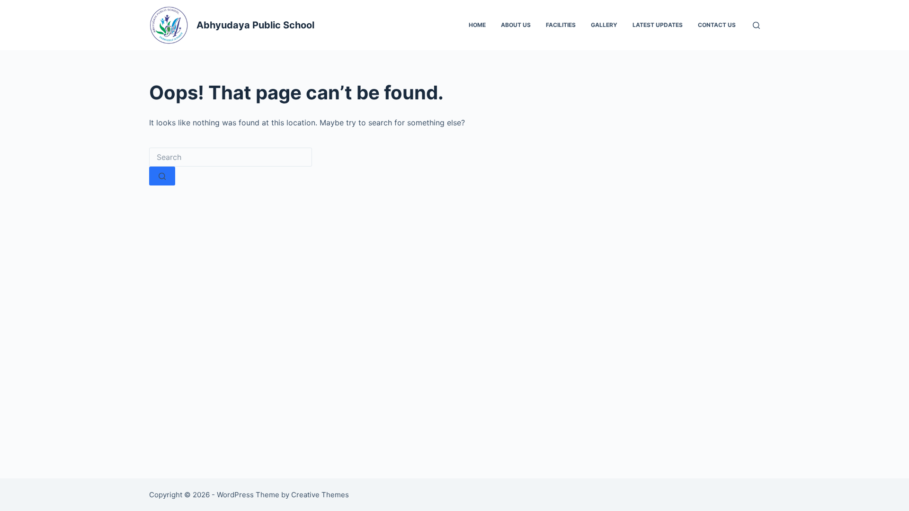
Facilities (561, 24)
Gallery (604, 24)
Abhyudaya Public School (255, 25)
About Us (516, 24)
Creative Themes (320, 494)
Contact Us (717, 24)
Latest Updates (658, 24)
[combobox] (230, 157)
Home (477, 24)
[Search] (756, 25)
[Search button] (162, 176)
